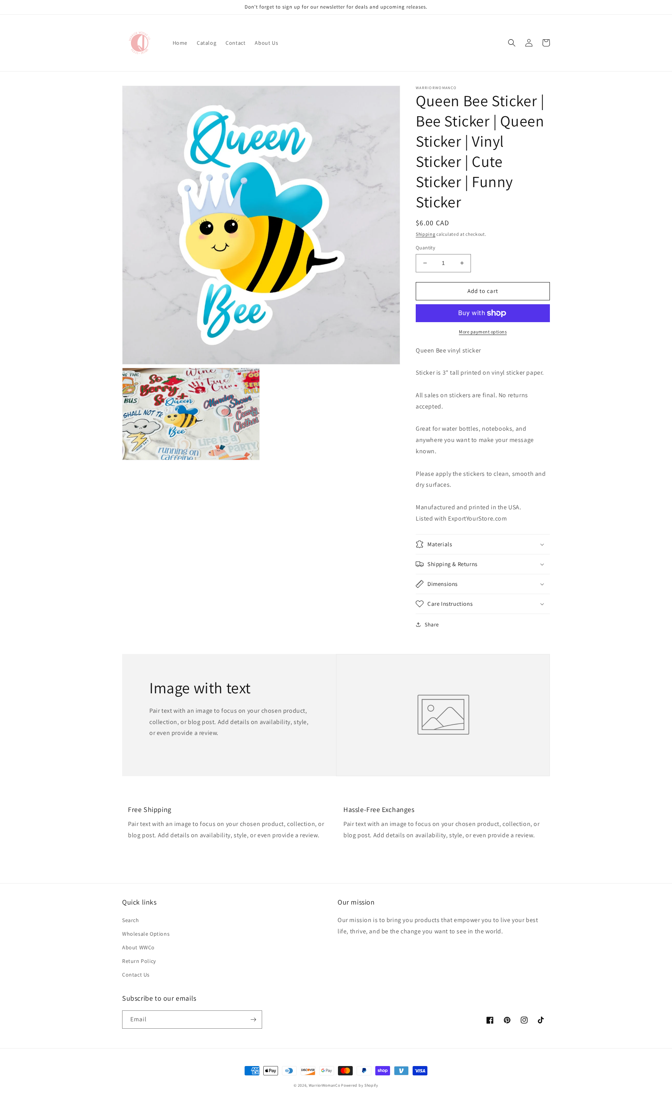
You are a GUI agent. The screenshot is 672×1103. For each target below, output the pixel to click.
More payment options (483, 332)
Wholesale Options (146, 933)
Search (130, 920)
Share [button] (432, 624)
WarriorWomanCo (324, 1085)
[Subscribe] (253, 1019)
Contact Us (136, 974)
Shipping (426, 234)
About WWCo (138, 947)
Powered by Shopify (359, 1085)
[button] (511, 42)
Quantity (425, 247)
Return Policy (139, 960)
